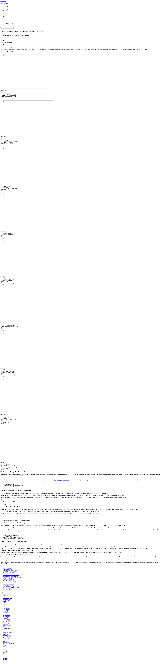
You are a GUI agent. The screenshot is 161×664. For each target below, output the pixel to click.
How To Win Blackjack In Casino (10, 588)
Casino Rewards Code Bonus (9, 586)
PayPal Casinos (6, 637)
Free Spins (5, 618)
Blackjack (5, 601)
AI (3, 16)
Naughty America (5, 277)
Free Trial (2, 144)
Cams (4, 12)
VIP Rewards (5, 651)
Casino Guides (6, 604)
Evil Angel (3, 369)
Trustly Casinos (6, 649)
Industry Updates (6, 625)
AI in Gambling (6, 595)
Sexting (4, 11)
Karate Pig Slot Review (7, 578)
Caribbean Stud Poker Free (8, 584)
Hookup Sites (5, 9)
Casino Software (6, 609)
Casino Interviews (6, 606)
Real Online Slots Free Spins (8, 580)
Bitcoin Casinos (6, 600)
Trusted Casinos (6, 647)
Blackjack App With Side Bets (9, 573)
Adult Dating (5, 10)
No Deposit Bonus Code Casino (9, 571)
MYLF (2, 462)
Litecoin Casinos (6, 629)
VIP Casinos (5, 650)
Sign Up (2, 97)
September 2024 (6, 660)
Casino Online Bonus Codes (8, 589)
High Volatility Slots (7, 623)
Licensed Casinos (6, 628)
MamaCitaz (4, 415)
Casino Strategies (6, 610)
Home (4, 8)
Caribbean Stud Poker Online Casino (10, 576)
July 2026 (5, 658)
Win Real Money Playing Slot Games (10, 581)
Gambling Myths (6, 619)
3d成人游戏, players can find (63, 480)
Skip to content (3, 1)
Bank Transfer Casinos (7, 596)
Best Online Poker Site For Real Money (11, 587)
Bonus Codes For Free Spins (8, 572)
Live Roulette (5, 630)
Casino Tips (5, 611)
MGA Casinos (6, 634)
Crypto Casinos (6, 613)
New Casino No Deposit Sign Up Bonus (11, 575)
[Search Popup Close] (1, 29)
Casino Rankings (6, 608)
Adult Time (3, 90)
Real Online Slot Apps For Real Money (11, 570)
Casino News (5, 607)
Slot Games (5, 646)
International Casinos (7, 626)
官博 (55, 480)
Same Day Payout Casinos (8, 643)
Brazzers (3, 183)
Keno (4, 627)
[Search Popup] (4, 18)
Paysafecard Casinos (7, 638)
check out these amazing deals (100, 548)
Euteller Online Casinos (7, 569)
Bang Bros (3, 231)
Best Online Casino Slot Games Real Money (12, 577)
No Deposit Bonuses (7, 636)
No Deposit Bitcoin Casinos (8, 585)
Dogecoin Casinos (6, 615)
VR (3, 14)
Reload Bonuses (6, 642)
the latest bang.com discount (61, 529)
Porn (4, 13)
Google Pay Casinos (7, 621)
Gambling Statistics (7, 620)
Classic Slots (5, 612)
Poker (4, 639)
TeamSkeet (3, 323)
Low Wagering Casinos (7, 632)
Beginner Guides (6, 599)
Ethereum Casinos (6, 616)
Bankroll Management (7, 598)
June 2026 (5, 659)
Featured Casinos (6, 617)
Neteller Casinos (6, 635)
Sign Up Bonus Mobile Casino (9, 579)
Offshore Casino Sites (7, 568)
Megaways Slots (6, 633)
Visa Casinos (5, 652)
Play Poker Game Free (7, 583)
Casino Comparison (7, 603)
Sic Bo (4, 645)
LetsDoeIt (3, 136)
